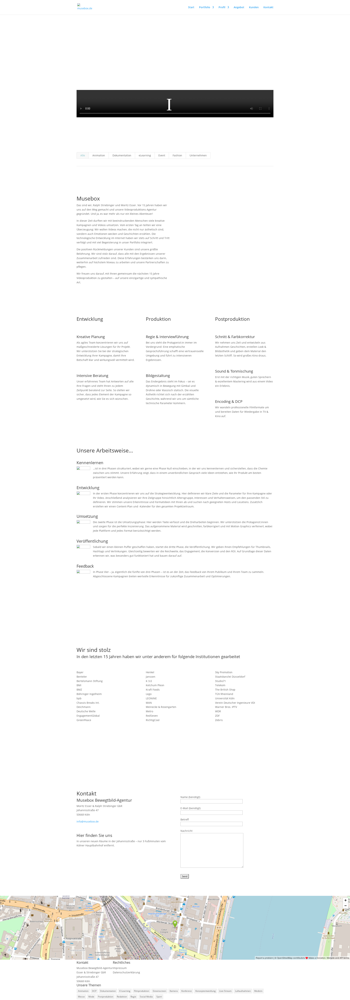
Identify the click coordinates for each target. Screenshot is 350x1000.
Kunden (254, 7)
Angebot (239, 7)
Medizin (258, 991)
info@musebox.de (88, 821)
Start (191, 7)
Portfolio (204, 7)
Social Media (146, 996)
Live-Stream (225, 991)
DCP (94, 991)
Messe (81, 996)
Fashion (177, 155)
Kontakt (268, 7)
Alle (82, 155)
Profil (222, 7)
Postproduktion (105, 996)
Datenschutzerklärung (126, 972)
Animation (98, 155)
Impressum (120, 968)
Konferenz (186, 991)
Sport (159, 996)
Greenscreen (159, 991)
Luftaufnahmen (243, 991)
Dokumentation (121, 155)
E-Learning (124, 991)
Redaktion (122, 996)
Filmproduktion (141, 991)
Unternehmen (198, 155)
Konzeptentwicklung (205, 991)
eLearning (145, 155)
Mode (91, 996)
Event (161, 155)
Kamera (174, 991)
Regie (133, 996)
